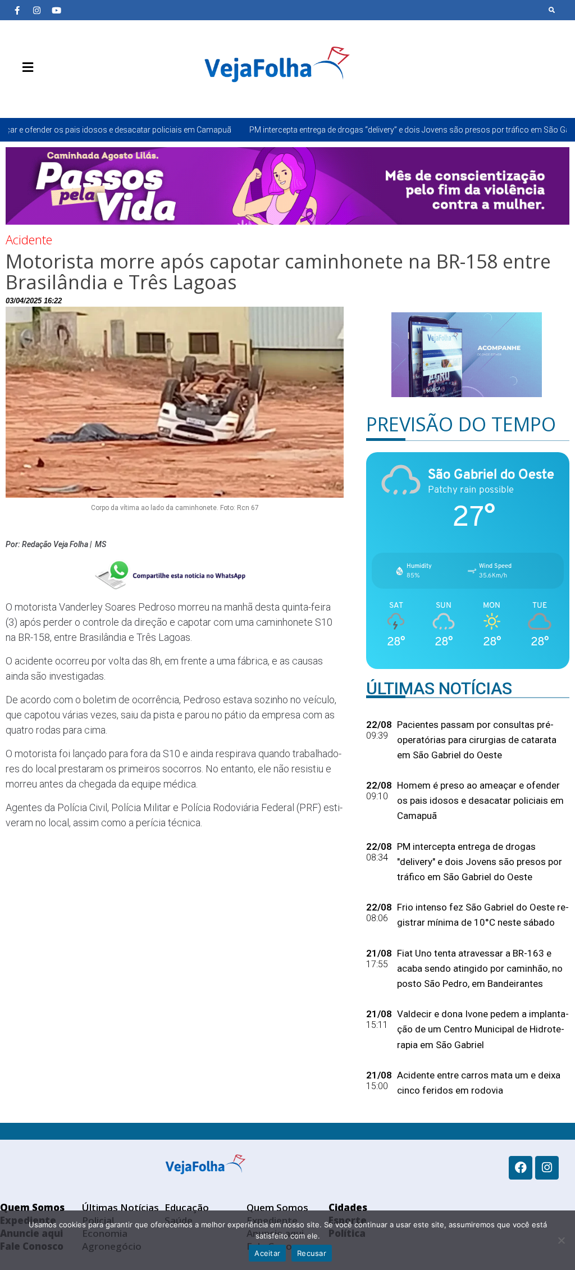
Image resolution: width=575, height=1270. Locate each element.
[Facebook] (520, 1168)
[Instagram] (36, 10)
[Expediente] (33, 93)
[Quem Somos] (16, 93)
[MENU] (25, 67)
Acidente (29, 239)
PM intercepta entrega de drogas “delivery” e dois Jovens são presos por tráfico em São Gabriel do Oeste (363, 129)
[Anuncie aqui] (50, 93)
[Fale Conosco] (67, 93)
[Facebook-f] (16, 10)
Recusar (311, 1253)
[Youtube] (56, 10)
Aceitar (267, 1253)
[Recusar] (561, 1240)
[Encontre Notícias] (552, 10)
